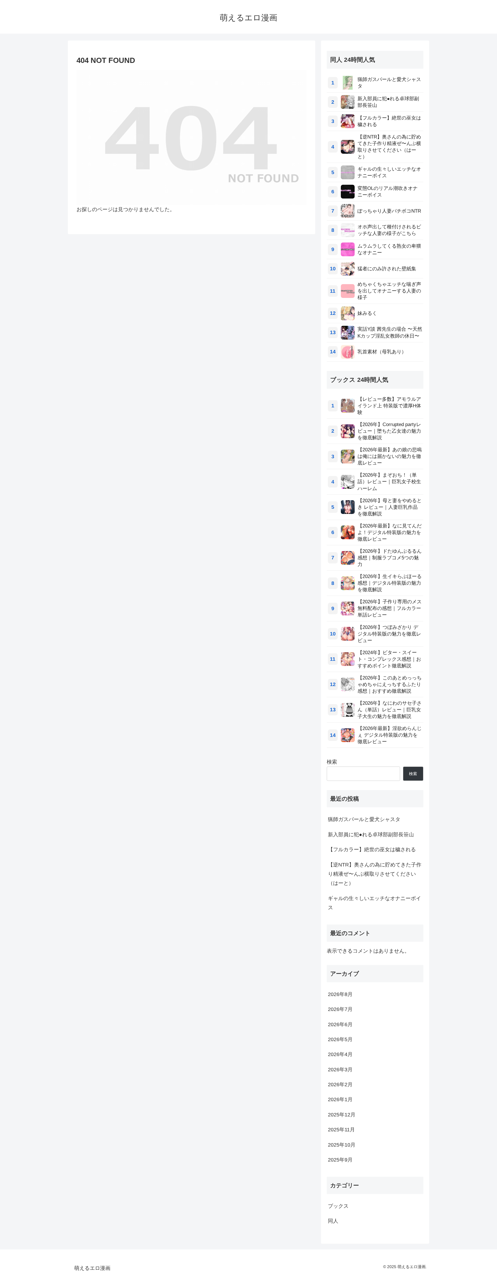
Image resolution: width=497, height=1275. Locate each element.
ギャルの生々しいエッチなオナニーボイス (374, 902)
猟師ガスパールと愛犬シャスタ (364, 819)
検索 (332, 762)
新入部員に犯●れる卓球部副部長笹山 (371, 834)
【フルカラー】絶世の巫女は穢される (372, 849)
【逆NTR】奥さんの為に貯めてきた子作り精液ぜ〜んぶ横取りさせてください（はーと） (374, 874)
